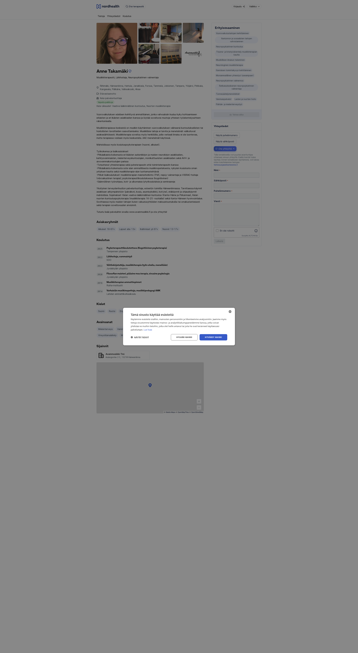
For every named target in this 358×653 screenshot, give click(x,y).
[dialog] (179, 326)
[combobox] (230, 311)
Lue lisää (148, 329)
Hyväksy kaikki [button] (213, 337)
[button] (140, 337)
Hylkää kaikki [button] (184, 337)
